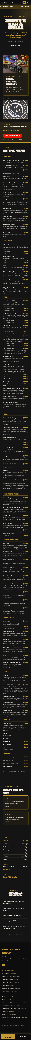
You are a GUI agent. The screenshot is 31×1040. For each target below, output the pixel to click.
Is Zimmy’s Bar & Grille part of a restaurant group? (14, 927)
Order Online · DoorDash (12, 136)
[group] (15, 109)
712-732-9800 (19, 42)
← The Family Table (8, 2)
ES (27, 2)
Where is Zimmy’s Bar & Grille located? (13, 909)
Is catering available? (10, 921)
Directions (23, 1037)
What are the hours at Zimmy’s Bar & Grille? (13, 902)
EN (24, 2)
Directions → (6, 869)
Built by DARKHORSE (10, 1029)
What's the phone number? (12, 915)
